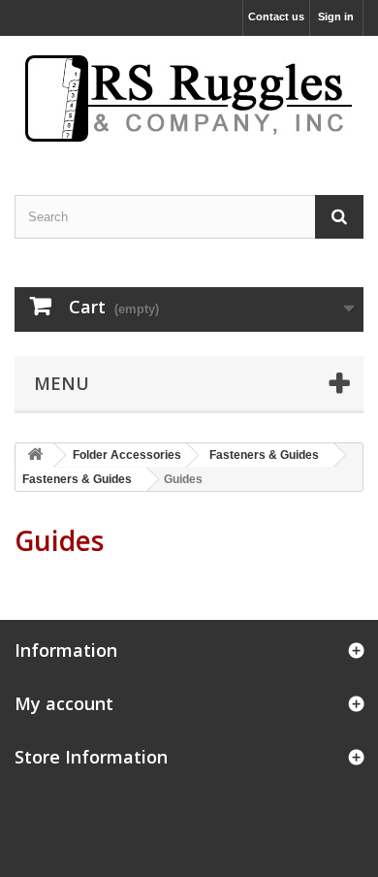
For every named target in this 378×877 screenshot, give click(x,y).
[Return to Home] (34, 455)
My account (64, 703)
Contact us (276, 16)
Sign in (336, 16)
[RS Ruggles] (189, 98)
